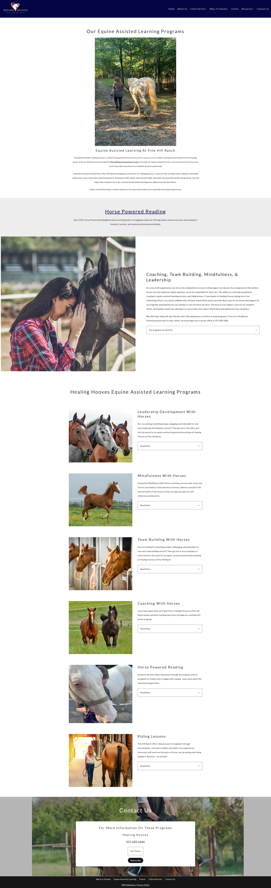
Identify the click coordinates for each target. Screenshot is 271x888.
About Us (182, 9)
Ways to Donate (103, 879)
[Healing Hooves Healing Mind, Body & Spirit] (16, 9)
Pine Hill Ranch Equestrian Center (125, 162)
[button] (206, 8)
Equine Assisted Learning (125, 879)
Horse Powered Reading (135, 211)
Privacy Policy (143, 885)
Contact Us (263, 9)
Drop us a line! (135, 860)
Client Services (155, 879)
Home (171, 9)
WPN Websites (129, 885)
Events (235, 9)
